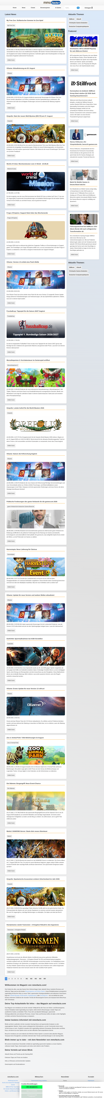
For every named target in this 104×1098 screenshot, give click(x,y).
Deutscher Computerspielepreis (79, 26)
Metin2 (9, 836)
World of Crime (11, 169)
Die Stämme (11, 788)
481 (27, 978)
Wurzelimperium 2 (12, 365)
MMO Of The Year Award (13, 1087)
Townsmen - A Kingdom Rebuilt (16, 929)
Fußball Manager (15, 995)
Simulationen (44, 995)
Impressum (91, 1080)
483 (36, 978)
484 (40, 978)
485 (45, 978)
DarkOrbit (10, 643)
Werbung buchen (13, 1080)
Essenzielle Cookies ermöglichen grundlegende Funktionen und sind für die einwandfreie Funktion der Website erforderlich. (79, 1087)
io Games (58, 7)
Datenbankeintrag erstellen (39, 1080)
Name (65, 1080)
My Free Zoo (11, 25)
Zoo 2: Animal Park (12, 742)
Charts (33, 7)
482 (31, 978)
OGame (9, 73)
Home (14, 7)
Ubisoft (79, 19)
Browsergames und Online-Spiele (35, 991)
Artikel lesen (11, 60)
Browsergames (45, 7)
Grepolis (9, 121)
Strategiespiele (32, 995)
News (23, 7)
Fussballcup (10, 316)
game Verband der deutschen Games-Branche (20, 506)
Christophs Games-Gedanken (78, 22)
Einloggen (88, 8)
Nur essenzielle (32, 1091)
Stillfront (71, 19)
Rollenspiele (23, 995)
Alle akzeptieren (31, 1087)
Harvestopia (10, 554)
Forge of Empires (12, 218)
